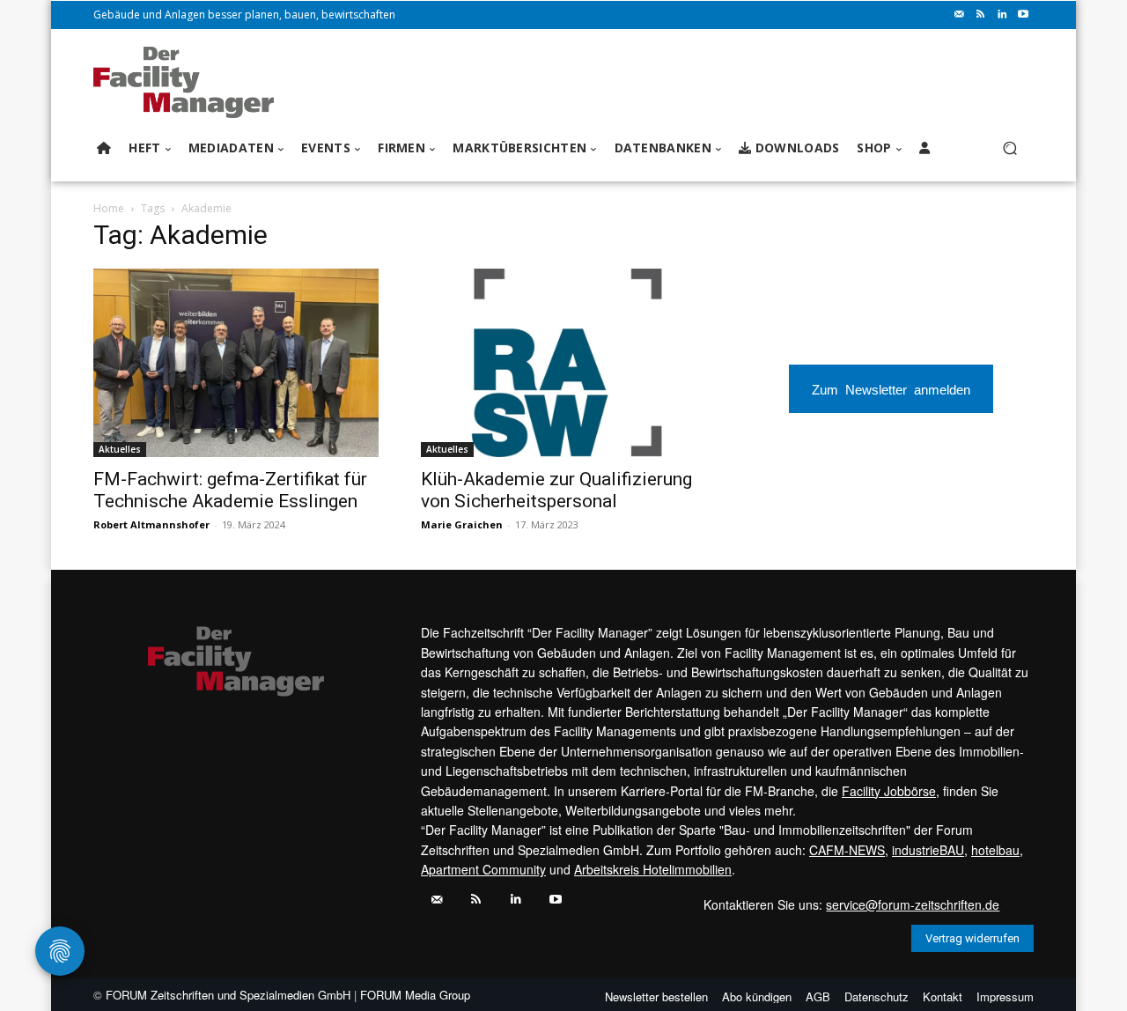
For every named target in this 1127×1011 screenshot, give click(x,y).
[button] (1009, 148)
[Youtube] (1023, 15)
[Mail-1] (959, 15)
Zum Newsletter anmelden (891, 388)
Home (108, 208)
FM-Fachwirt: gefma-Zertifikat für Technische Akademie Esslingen (230, 490)
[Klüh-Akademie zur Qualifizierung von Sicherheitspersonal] (563, 363)
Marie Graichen (462, 524)
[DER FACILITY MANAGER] (188, 82)
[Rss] (980, 15)
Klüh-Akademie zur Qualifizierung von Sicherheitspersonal (556, 490)
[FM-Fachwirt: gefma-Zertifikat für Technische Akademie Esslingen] (236, 363)
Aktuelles (120, 449)
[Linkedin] (1002, 15)
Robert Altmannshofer (151, 524)
